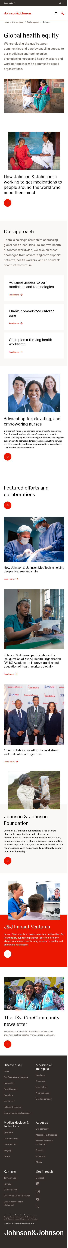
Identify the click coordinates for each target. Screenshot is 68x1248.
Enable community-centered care (32, 313)
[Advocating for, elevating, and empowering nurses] (34, 393)
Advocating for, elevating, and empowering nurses (32, 421)
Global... (46, 22)
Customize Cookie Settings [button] (17, 1195)
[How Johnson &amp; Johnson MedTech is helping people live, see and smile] (34, 539)
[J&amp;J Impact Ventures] (34, 900)
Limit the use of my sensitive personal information (21, 1219)
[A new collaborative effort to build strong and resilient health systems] (34, 714)
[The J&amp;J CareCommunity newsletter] (34, 994)
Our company (18, 22)
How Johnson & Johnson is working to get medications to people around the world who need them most (33, 184)
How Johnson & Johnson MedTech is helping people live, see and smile (34, 569)
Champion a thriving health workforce (30, 342)
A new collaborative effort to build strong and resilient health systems (31, 752)
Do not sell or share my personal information (19, 1217)
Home (6, 22)
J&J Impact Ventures (27, 926)
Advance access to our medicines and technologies (31, 284)
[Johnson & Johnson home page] (17, 13)
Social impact (33, 22)
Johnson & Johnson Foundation (26, 819)
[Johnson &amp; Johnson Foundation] (34, 790)
